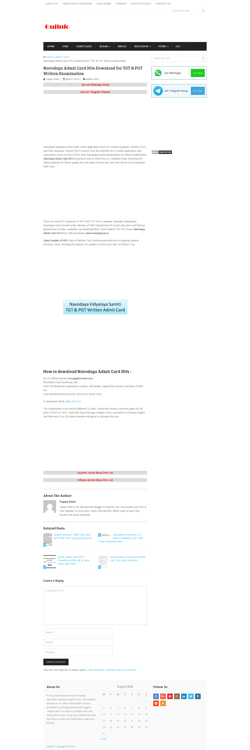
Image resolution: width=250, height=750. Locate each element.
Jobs (65, 46)
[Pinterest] (170, 696)
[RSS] (163, 703)
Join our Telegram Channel (95, 92)
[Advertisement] (145, 28)
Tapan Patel (52, 79)
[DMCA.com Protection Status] (162, 153)
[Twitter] (191, 696)
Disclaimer (104, 3)
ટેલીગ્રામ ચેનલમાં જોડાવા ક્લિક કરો (95, 480)
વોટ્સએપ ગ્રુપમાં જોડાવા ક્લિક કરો (95, 472)
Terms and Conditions (77, 3)
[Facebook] (156, 696)
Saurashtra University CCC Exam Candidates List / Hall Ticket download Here (120, 538)
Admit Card (84, 46)
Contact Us (163, 3)
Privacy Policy (141, 3)
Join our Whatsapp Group (95, 84)
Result (122, 46)
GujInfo (51, 746)
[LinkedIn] (184, 696)
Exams (104, 46)
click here (76, 401)
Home (50, 46)
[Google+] (163, 696)
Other (162, 46)
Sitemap (121, 3)
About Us (52, 3)
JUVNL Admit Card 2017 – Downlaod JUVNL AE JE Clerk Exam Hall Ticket (73, 560)
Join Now (198, 72)
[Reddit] (156, 703)
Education (141, 46)
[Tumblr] (198, 696)
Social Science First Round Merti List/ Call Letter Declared (127, 558)
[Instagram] (177, 696)
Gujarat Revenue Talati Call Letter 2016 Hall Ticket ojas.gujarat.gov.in (73, 536)
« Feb (103, 739)
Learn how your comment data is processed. (111, 669)
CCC (178, 46)
